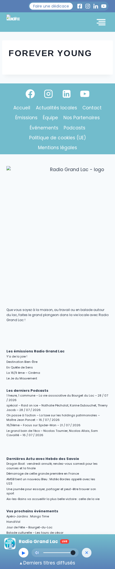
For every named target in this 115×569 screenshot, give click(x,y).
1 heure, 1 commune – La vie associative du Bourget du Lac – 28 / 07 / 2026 (57, 397)
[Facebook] (30, 94)
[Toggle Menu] (101, 22)
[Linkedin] (66, 94)
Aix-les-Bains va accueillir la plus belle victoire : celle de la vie (52, 499)
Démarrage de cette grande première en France (42, 473)
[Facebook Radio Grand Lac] (79, 6)
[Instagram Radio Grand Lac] (87, 6)
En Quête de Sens (19, 367)
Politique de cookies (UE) (57, 137)
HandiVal (13, 522)
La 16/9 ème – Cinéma (23, 373)
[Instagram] (48, 94)
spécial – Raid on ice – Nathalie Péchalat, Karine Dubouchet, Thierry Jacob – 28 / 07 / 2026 (57, 407)
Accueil (21, 108)
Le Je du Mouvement (21, 378)
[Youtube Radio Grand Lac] (103, 6)
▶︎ (23, 552)
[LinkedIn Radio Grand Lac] (95, 6)
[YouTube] (85, 94)
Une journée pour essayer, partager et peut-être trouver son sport (51, 491)
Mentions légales (57, 147)
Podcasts (74, 128)
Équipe (50, 117)
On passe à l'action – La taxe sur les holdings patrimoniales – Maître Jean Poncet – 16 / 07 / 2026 (53, 417)
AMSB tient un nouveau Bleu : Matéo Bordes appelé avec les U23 (50, 481)
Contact (92, 108)
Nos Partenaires (81, 117)
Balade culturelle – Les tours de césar (34, 532)
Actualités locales (56, 108)
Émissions (26, 117)
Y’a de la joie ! (16, 356)
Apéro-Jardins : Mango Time (27, 516)
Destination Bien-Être (21, 362)
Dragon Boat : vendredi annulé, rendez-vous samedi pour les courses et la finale (52, 466)
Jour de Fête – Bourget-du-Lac (29, 527)
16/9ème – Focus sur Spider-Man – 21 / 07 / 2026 (43, 425)
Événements (44, 128)
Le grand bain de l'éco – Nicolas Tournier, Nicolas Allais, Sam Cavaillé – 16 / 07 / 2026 (52, 433)
